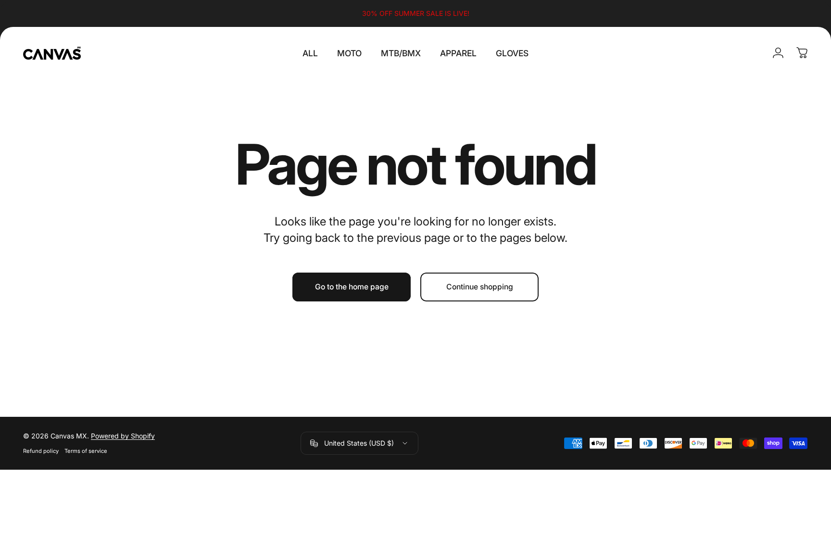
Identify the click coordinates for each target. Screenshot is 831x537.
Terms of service (85, 451)
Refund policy (41, 451)
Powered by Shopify (123, 436)
